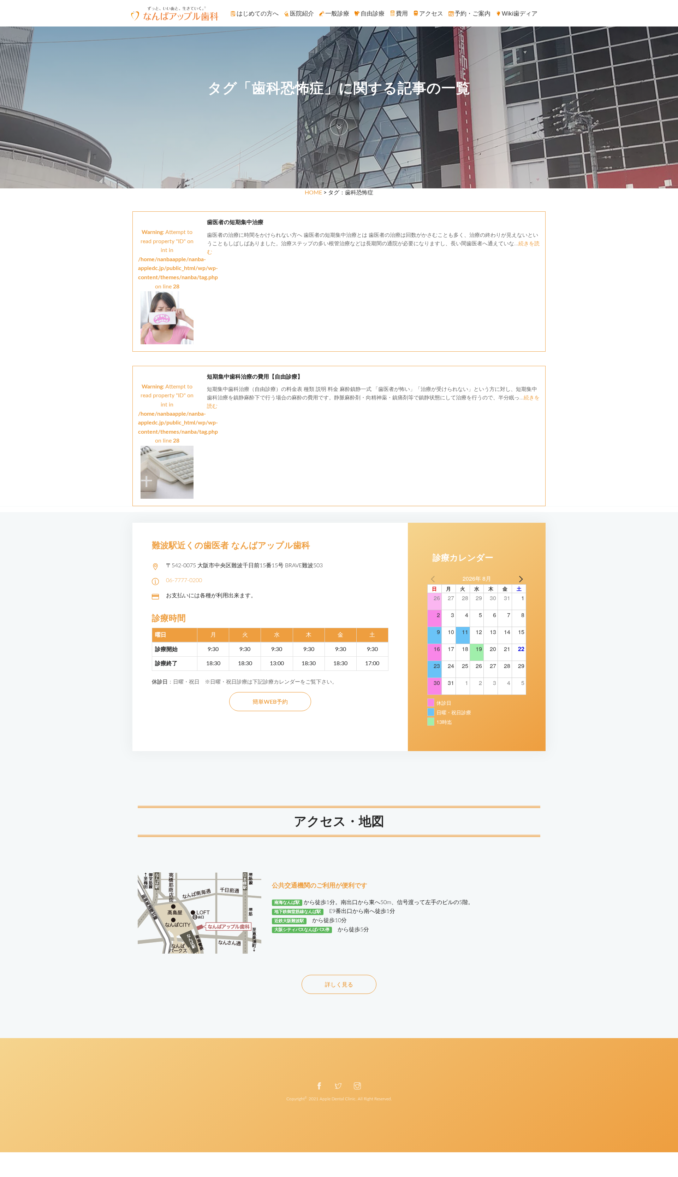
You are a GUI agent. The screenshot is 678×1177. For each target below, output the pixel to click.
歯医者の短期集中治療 (235, 222)
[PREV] (434, 578)
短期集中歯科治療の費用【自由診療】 (255, 377)
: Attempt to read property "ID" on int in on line (178, 259)
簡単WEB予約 (270, 702)
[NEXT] (519, 578)
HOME (313, 192)
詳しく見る (339, 985)
